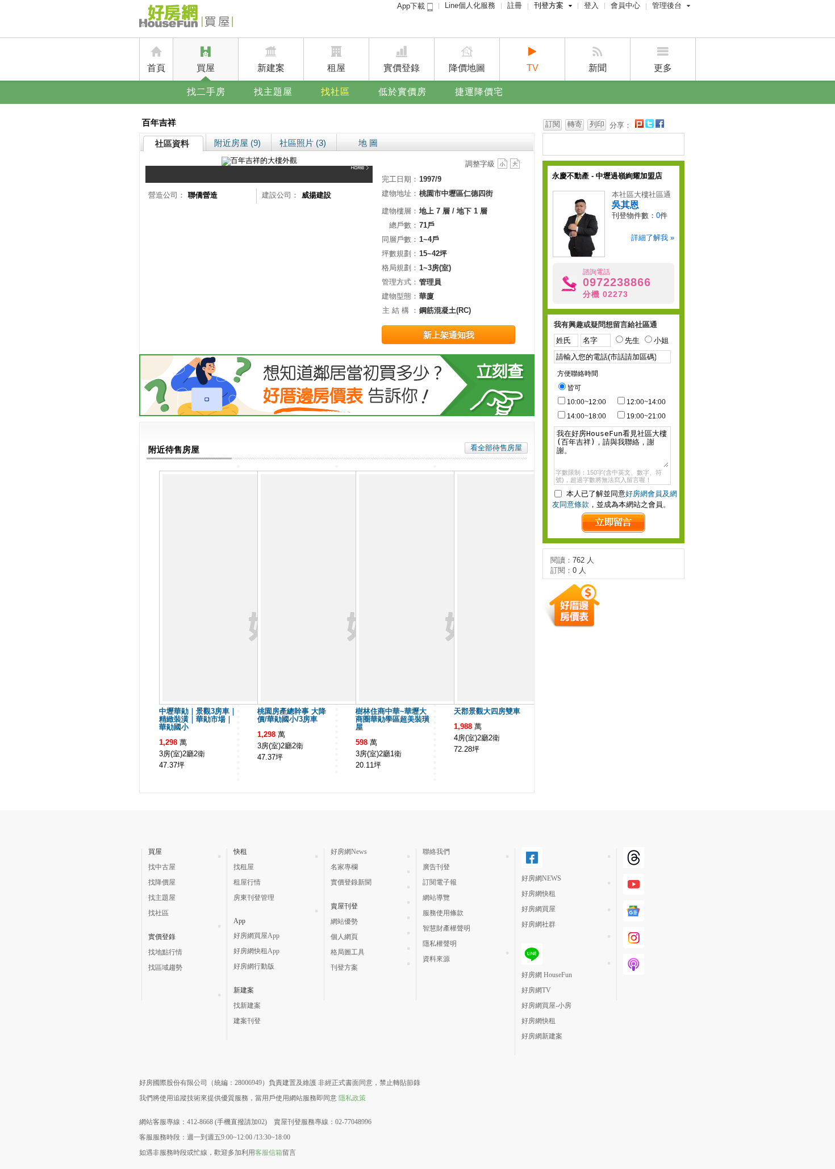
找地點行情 (165, 952)
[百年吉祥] (362, 174)
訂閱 (552, 124)
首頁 (156, 68)
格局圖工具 (348, 952)
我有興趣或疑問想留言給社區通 (605, 324)
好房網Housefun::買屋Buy (186, 18)
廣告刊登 (436, 867)
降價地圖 (467, 68)
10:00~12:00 (586, 402)
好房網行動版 (253, 966)
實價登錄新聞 (351, 882)
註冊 (514, 5)
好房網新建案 (541, 1036)
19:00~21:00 (646, 416)
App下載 (412, 6)
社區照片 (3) (302, 143)
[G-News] (633, 917)
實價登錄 (401, 68)
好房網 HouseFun (546, 975)
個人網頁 (344, 937)
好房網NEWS (541, 878)
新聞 (597, 68)
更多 (663, 68)
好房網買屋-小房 (546, 1005)
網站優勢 (344, 921)
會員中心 (625, 5)
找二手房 (206, 92)
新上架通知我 (448, 335)
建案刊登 (247, 1021)
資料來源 (436, 959)
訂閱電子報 (440, 882)
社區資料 (172, 143)
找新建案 (247, 1005)
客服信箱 (268, 1153)
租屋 (336, 68)
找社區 (335, 92)
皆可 (574, 388)
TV (532, 68)
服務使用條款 (443, 913)
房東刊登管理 (253, 898)
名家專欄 (344, 867)
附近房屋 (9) (237, 143)
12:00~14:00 (646, 402)
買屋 (206, 68)
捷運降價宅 (479, 92)
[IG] (633, 944)
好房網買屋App (256, 936)
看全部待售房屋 (496, 447)
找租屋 (243, 867)
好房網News (349, 852)
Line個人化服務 (470, 5)
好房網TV (536, 990)
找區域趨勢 (165, 967)
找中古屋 (162, 867)
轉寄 (574, 124)
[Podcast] (633, 970)
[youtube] (633, 890)
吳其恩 (625, 205)
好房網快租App (256, 951)
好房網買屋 (538, 909)
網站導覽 (436, 898)
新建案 (271, 68)
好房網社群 (538, 924)
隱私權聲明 (440, 944)
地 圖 (368, 143)
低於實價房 (402, 92)
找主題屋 (273, 92)
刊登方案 (548, 5)
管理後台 (667, 5)
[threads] (633, 864)
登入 (591, 5)
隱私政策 (352, 1098)
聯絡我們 (436, 852)
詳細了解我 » (652, 237)
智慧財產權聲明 (446, 928)
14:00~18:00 (586, 416)
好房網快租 (538, 894)
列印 (597, 124)
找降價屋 (162, 882)
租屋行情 (247, 882)
